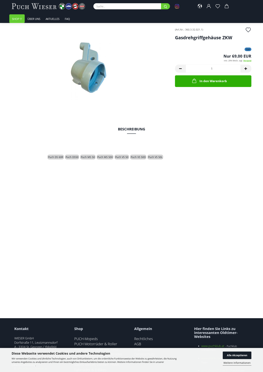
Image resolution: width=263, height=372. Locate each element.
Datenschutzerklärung (23, 365)
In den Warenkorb (213, 81)
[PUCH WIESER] (50, 6)
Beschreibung (131, 129)
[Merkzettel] (217, 6)
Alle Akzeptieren (237, 355)
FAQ (67, 19)
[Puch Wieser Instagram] (182, 6)
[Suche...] (165, 6)
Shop (16, 19)
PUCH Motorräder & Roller (95, 343)
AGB (137, 343)
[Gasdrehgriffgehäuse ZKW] (91, 68)
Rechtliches (143, 338)
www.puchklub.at (212, 346)
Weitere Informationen (237, 362)
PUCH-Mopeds (86, 338)
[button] (199, 6)
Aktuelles (52, 19)
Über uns (33, 19)
